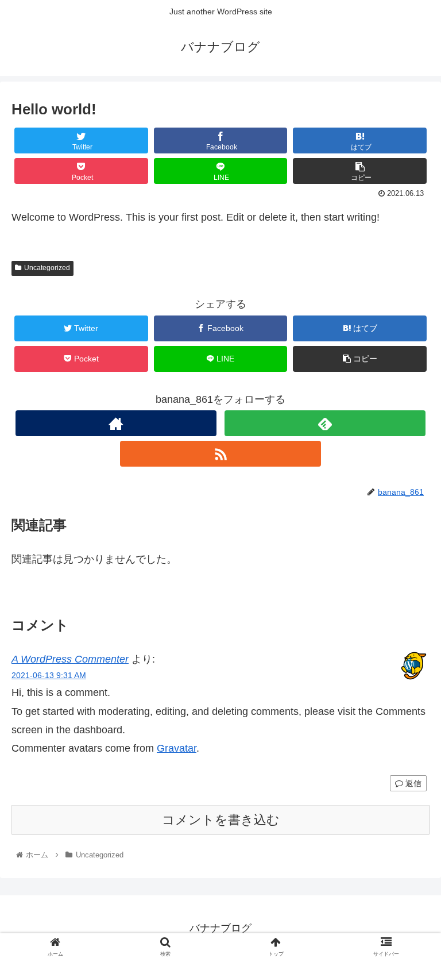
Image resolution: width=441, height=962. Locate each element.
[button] (407, 919)
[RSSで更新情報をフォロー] (220, 454)
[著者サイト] (116, 423)
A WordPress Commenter (70, 659)
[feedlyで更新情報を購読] (325, 423)
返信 (412, 783)
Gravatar (176, 748)
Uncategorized (47, 268)
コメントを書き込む (221, 820)
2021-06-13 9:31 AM (48, 675)
